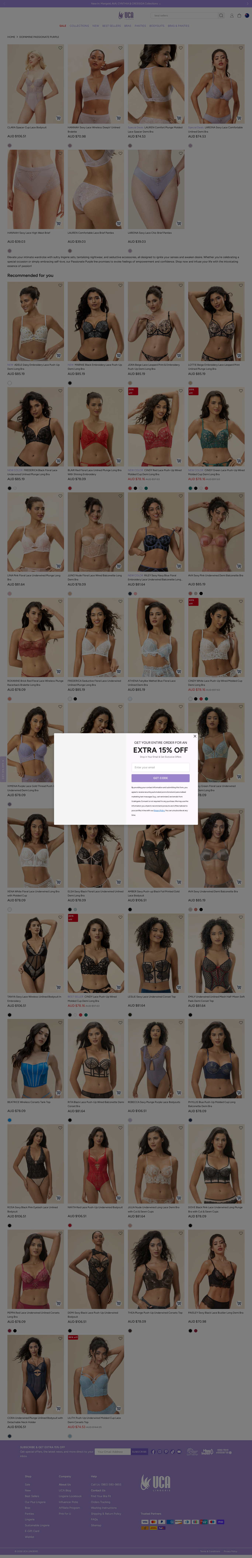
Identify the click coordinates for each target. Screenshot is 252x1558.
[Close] (195, 736)
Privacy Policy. (159, 810)
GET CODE (160, 778)
